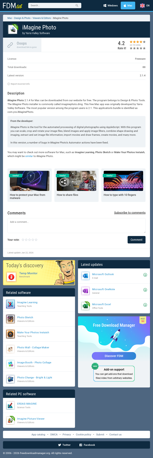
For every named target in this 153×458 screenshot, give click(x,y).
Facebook (89, 444)
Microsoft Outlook (103, 274)
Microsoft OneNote (103, 289)
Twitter (66, 444)
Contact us (115, 434)
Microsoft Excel (101, 304)
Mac (9, 18)
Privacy (67, 434)
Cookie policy (83, 434)
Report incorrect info (20, 84)
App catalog (38, 434)
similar (29, 156)
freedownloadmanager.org (35, 453)
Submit (100, 434)
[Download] (145, 275)
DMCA (54, 434)
